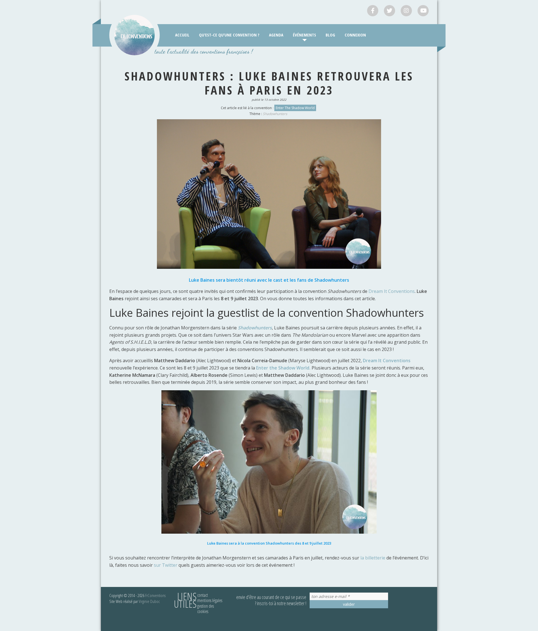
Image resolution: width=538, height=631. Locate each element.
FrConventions (155, 595)
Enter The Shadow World (295, 107)
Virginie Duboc (149, 601)
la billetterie (372, 558)
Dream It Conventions (391, 291)
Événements (304, 35)
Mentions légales (209, 600)
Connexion (355, 35)
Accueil (182, 35)
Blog (330, 35)
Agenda (276, 35)
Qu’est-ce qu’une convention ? (229, 35)
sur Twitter (165, 565)
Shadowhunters (275, 113)
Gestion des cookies (205, 608)
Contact (202, 595)
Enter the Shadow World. (283, 368)
